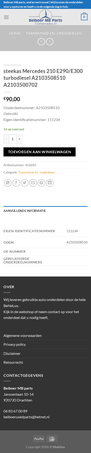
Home (15, 33)
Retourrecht (13, 362)
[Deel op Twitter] (24, 183)
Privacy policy (15, 344)
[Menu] (6, 17)
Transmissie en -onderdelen (54, 33)
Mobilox (59, 447)
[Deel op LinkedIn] (50, 183)
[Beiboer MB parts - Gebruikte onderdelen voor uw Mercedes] (45, 17)
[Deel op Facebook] (16, 183)
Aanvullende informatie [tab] (25, 211)
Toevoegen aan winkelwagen (39, 152)
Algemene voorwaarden (23, 335)
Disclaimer (12, 353)
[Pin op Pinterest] (41, 183)
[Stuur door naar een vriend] (33, 183)
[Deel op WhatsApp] (8, 183)
